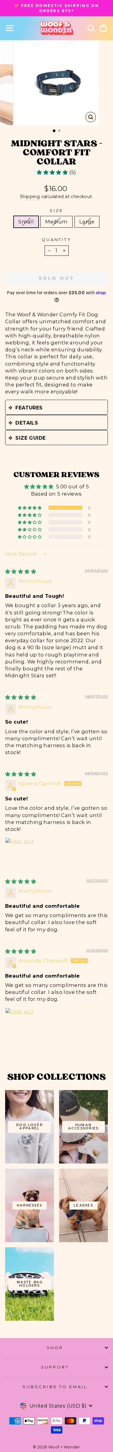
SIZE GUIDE (30, 438)
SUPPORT (55, 1367)
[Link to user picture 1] (19, 852)
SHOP (55, 1347)
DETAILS (26, 423)
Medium (56, 222)
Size (57, 210)
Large (87, 222)
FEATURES (28, 408)
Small (26, 222)
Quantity (57, 239)
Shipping (30, 196)
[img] (20, 571)
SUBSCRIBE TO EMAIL (55, 1386)
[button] (53, 172)
